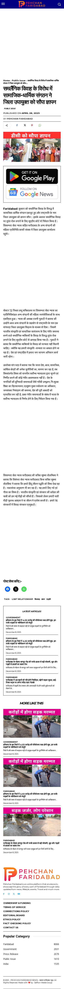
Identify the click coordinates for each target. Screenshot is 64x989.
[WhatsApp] (39, 125)
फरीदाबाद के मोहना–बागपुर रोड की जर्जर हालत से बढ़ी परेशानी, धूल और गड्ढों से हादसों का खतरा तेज (31, 662)
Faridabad (11, 638)
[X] (24, 125)
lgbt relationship (22, 599)
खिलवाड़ (37, 599)
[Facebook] (17, 125)
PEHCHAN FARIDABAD (20, 118)
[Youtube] (19, 894)
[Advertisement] (32, 42)
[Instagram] (9, 894)
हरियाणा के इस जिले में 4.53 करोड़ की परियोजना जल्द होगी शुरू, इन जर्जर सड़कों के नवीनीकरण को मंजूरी (31, 621)
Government (13, 618)
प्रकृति (48, 599)
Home (6, 80)
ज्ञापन (43, 599)
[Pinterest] (32, 125)
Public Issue (18, 80)
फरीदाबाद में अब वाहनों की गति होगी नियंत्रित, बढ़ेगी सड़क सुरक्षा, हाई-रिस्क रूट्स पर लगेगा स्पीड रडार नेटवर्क (31, 681)
